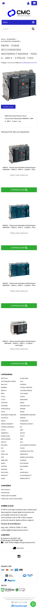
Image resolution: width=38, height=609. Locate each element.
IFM (21, 469)
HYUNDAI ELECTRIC (27, 451)
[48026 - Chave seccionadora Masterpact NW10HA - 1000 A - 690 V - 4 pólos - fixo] (19, 224)
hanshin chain (5, 436)
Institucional (5, 492)
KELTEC (3, 442)
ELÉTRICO (4, 418)
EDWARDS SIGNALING (8, 415)
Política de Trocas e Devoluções (11, 498)
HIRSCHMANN (5, 439)
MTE (2, 457)
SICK (21, 381)
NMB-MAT (4, 460)
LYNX (3, 451)
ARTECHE (4, 378)
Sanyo (3, 478)
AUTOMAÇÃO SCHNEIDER (10, 41)
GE (21, 427)
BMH (2, 393)
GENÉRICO (4, 433)
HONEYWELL (24, 472)
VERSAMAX (24, 399)
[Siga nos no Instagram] (19, 557)
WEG (21, 430)
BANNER (4, 387)
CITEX (3, 399)
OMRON (22, 418)
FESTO (3, 430)
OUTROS (4, 466)
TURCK (22, 396)
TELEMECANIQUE (26, 390)
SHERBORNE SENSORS (28, 415)
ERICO (3, 421)
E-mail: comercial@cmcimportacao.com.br (19, 542)
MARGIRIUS (24, 454)
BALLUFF (4, 384)
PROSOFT (4, 475)
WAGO (22, 402)
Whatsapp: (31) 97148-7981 (13, 540)
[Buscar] (33, 28)
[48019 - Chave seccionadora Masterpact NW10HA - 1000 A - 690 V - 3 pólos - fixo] (19, 166)
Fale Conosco (5, 489)
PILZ (21, 442)
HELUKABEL (24, 466)
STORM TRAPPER (26, 387)
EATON (22, 433)
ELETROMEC (24, 463)
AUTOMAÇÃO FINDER (8, 381)
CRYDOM (4, 402)
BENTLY (3, 390)
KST (2, 448)
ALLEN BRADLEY (25, 475)
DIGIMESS (4, 405)
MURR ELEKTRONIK (27, 457)
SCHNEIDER (11, 39)
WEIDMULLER (25, 405)
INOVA (22, 412)
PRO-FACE (4, 472)
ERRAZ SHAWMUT (7, 424)
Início (3, 39)
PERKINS (4, 469)
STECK (22, 436)
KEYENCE (4, 445)
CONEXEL (23, 460)
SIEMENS (23, 384)
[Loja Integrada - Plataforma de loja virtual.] (19, 602)
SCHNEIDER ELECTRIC (29, 62)
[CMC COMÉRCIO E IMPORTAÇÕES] (19, 13)
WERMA (22, 408)
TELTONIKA (24, 393)
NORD (3, 463)
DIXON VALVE (5, 408)
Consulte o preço (8, 107)
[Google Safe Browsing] (20, 589)
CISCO (3, 396)
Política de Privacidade (8, 495)
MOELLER (4, 454)
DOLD (3, 412)
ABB (21, 439)
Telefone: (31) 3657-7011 (11, 538)
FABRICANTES (25, 478)
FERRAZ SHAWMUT (7, 427)
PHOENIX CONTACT (26, 424)
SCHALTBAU (24, 378)
